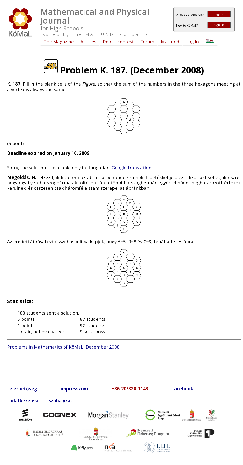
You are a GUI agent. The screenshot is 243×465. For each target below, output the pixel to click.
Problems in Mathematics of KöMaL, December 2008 (63, 347)
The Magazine (59, 41)
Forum (147, 41)
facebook (182, 389)
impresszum (74, 389)
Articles (88, 41)
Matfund (170, 41)
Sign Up (219, 25)
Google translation (131, 167)
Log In (192, 41)
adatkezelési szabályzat (40, 400)
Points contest (118, 41)
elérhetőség (23, 389)
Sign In (219, 14)
